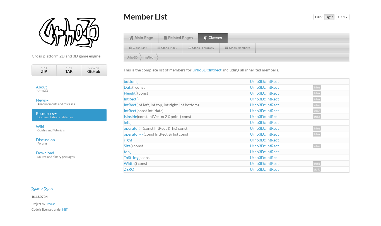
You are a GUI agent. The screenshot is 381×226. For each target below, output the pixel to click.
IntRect (149, 57)
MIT (64, 209)
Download (55, 154)
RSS (50, 189)
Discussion (45, 141)
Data (128, 87)
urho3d (50, 204)
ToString (131, 157)
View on (93, 70)
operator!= (133, 128)
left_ (127, 122)
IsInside (130, 116)
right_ (129, 140)
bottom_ (131, 81)
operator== (134, 134)
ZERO (129, 169)
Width (129, 163)
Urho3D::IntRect (206, 70)
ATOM (39, 189)
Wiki (50, 128)
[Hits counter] (40, 196)
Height (130, 93)
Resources (54, 115)
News (55, 101)
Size (127, 145)
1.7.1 (44, 70)
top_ (127, 151)
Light (329, 17)
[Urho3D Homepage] (69, 32)
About (42, 88)
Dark (318, 17)
